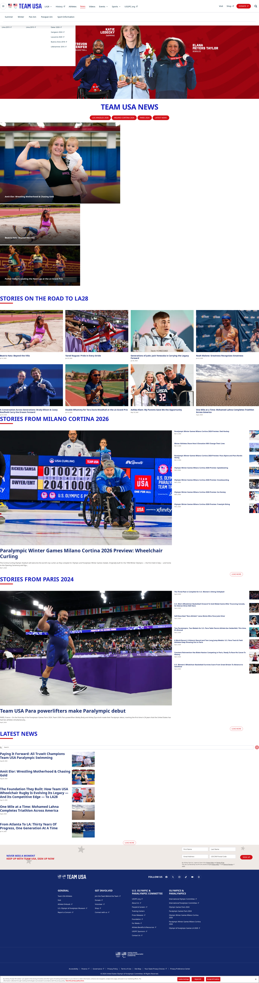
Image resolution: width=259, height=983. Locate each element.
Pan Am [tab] (32, 16)
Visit (221, 6)
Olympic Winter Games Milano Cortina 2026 (183, 916)
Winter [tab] (21, 16)
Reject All (198, 979)
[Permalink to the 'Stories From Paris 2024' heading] (76, 579)
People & (139, 907)
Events (102, 6)
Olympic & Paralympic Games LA (184, 928)
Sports (115, 6)
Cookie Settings (183, 979)
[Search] (256, 6)
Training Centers (138, 911)
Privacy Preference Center (180, 969)
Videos (92, 6)
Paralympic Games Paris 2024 (180, 911)
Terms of (228, 864)
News (82, 6)
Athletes (72, 6)
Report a (65, 912)
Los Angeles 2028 (100, 117)
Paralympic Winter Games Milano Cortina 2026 (185, 923)
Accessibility (73, 969)
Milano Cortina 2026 (124, 117)
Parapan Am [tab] (47, 16)
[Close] (256, 979)
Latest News (161, 117)
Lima (7, 27)
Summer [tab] (9, 16)
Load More (236, 574)
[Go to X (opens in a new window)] (172, 877)
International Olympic (183, 899)
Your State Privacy (156, 969)
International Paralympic (184, 903)
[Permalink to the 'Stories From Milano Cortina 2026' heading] (111, 419)
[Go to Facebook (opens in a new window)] (166, 877)
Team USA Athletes (65, 896)
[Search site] (257, 747)
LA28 (47, 6)
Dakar (57, 27)
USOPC (139, 931)
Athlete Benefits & (144, 927)
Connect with (102, 912)
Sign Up (246, 857)
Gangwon (58, 32)
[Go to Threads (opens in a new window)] (198, 877)
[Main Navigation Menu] (3, 6)
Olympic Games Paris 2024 (179, 907)
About (136, 903)
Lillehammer (59, 46)
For (137, 923)
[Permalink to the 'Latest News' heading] (39, 733)
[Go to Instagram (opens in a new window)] (179, 877)
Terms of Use (220, 863)
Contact (137, 935)
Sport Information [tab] (65, 16)
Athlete (65, 904)
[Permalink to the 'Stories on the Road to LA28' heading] (90, 298)
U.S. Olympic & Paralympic (72, 908)
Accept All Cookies (213, 979)
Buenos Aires (59, 42)
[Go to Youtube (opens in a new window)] (192, 877)
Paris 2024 (144, 117)
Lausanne (58, 37)
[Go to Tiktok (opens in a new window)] (185, 877)
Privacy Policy (210, 863)
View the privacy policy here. (75, 981)
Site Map (138, 969)
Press (138, 915)
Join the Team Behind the (108, 896)
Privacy (216, 864)
